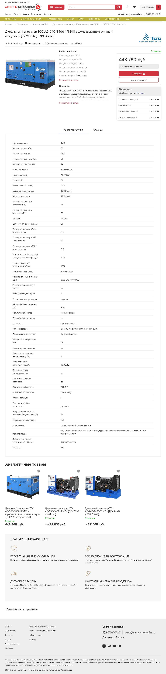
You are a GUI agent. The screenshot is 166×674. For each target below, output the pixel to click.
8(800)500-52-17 (153, 14)
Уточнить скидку (139, 80)
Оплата (8, 639)
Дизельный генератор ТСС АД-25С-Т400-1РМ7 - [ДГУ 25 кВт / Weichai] (63, 511)
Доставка (9, 635)
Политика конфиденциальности (42, 626)
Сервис (26, 14)
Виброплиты (94, 18)
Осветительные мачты (31, 18)
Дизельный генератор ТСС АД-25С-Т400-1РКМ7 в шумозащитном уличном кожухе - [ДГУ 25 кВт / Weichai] (22, 513)
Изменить (140, 93)
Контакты (47, 14)
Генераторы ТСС (40, 24)
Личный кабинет (12, 644)
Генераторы (10, 18)
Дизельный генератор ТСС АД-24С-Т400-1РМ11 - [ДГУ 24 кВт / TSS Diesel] (103, 511)
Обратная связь (35, 635)
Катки (81, 18)
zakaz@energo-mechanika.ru (130, 14)
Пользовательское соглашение (42, 631)
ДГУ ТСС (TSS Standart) (114, 24)
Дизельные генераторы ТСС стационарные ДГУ (75, 24)
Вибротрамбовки (113, 18)
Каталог (58, 7)
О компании (36, 14)
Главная (8, 14)
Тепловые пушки (54, 18)
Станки (70, 18)
